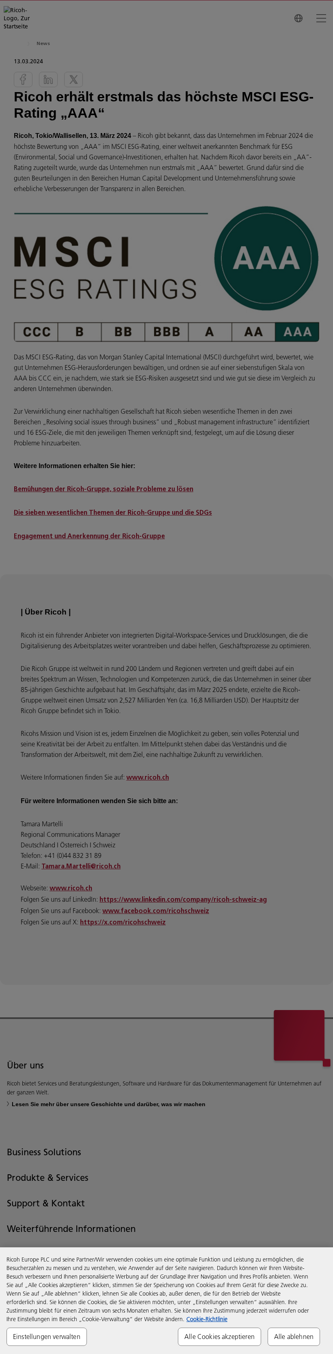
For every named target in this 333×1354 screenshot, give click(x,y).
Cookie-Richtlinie (206, 1319)
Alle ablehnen (294, 1337)
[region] (166, 1300)
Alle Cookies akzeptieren (219, 1337)
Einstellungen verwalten (46, 1337)
